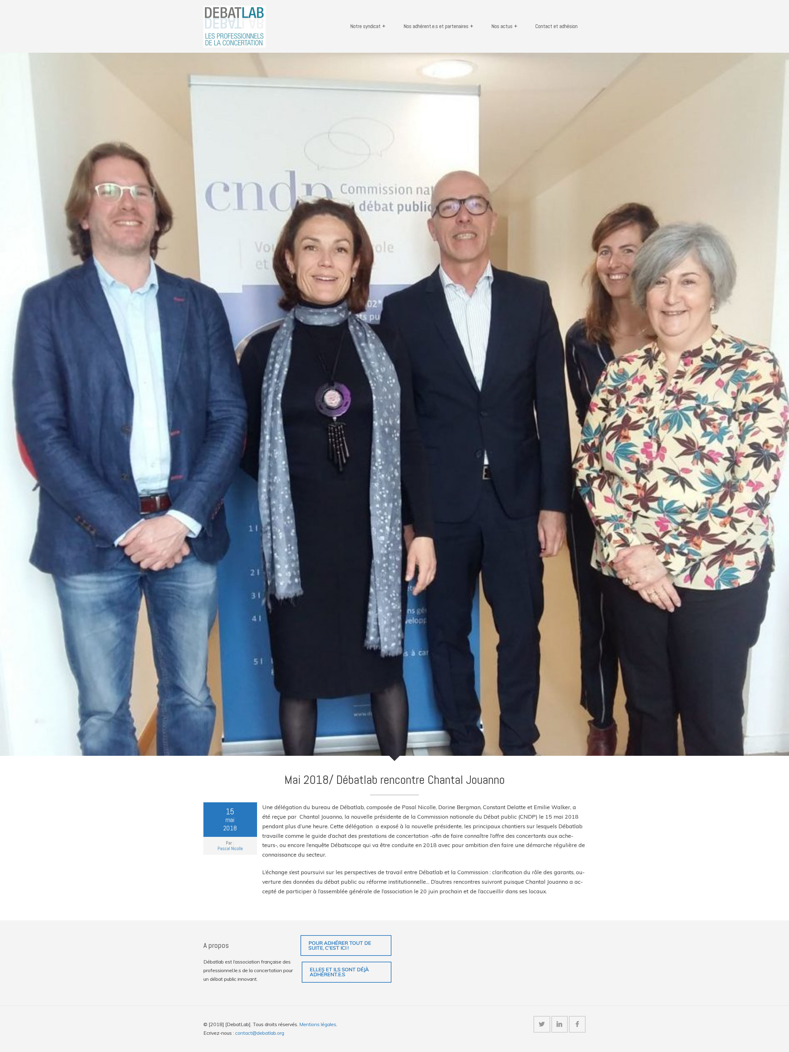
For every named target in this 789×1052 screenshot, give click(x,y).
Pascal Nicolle (230, 848)
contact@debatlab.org (259, 1033)
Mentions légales (317, 1024)
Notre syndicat (365, 26)
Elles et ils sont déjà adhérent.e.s (339, 971)
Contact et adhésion (556, 26)
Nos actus (502, 26)
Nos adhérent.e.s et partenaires (435, 26)
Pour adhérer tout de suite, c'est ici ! (340, 945)
